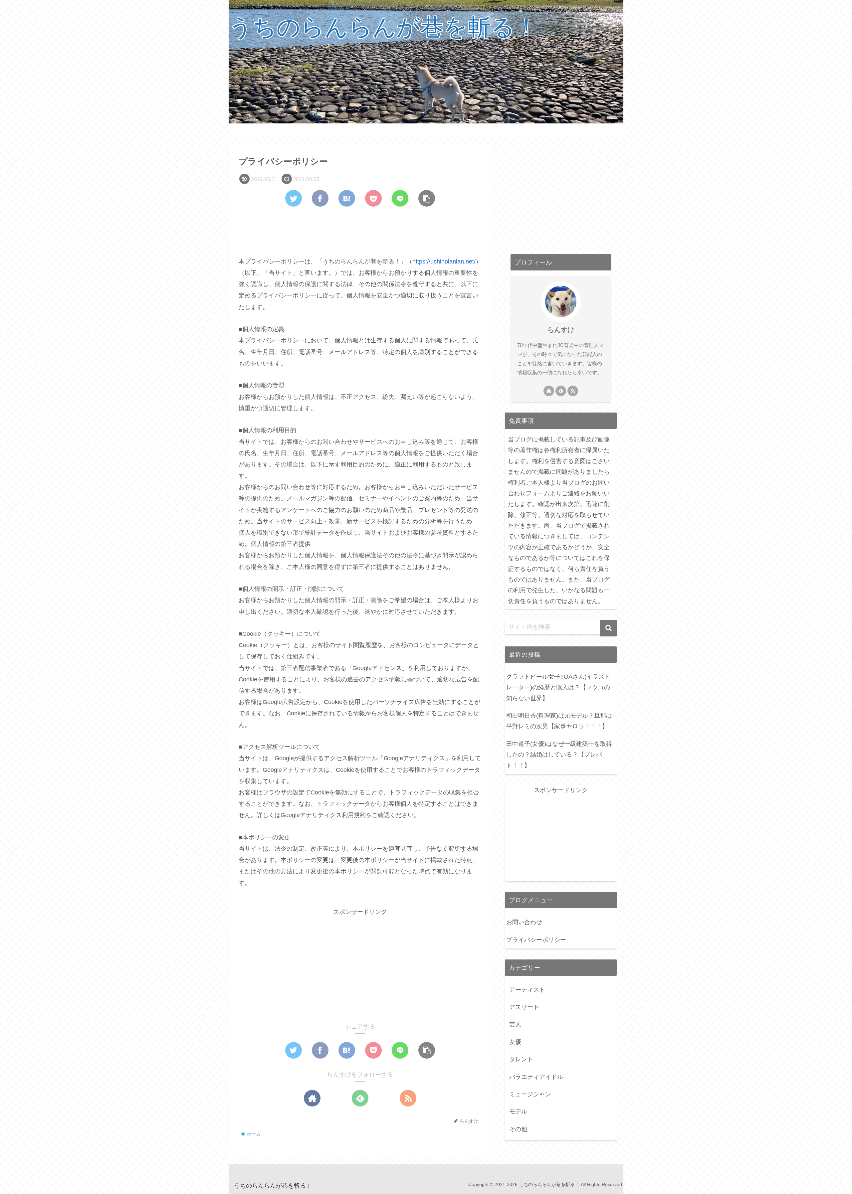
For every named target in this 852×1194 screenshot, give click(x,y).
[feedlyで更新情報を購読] (360, 1098)
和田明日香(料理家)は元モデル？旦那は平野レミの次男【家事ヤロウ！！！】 (559, 721)
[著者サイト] (312, 1098)
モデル (518, 1111)
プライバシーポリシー (536, 940)
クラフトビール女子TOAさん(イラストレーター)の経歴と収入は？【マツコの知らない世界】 (558, 687)
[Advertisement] (360, 230)
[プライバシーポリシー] (346, 198)
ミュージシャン (530, 1094)
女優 (515, 1042)
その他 (518, 1129)
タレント (521, 1059)
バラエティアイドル (536, 1077)
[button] (608, 628)
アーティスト (527, 989)
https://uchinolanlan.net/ (444, 261)
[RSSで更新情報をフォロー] (408, 1098)
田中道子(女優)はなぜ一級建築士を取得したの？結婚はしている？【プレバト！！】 (559, 755)
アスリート (524, 1007)
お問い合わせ (524, 922)
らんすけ (560, 329)
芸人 (515, 1024)
